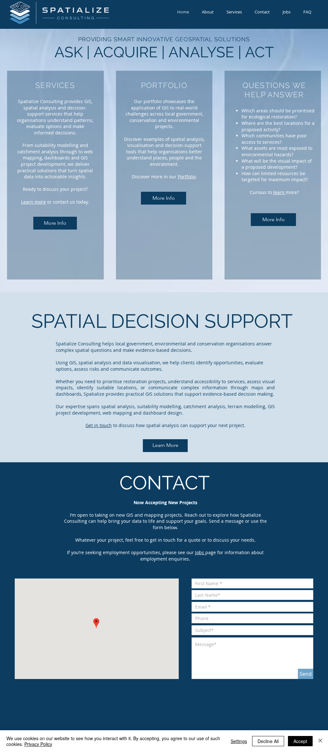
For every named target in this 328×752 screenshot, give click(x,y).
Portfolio (187, 177)
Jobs (200, 552)
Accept (300, 741)
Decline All (268, 741)
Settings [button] (239, 741)
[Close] (320, 741)
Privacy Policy (38, 744)
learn (279, 192)
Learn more (33, 202)
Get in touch (99, 425)
